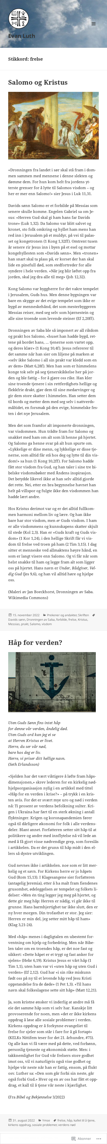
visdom (47, 624)
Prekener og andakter (62, 615)
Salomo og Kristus (38, 82)
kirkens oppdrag (19, 1125)
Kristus (82, 619)
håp (69, 1120)
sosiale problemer (44, 1125)
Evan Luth (21, 35)
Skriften (83, 615)
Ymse (46, 1120)
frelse (72, 619)
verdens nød (66, 1125)
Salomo (35, 624)
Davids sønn (16, 619)
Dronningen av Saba (41, 619)
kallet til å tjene (84, 1120)
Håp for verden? (35, 642)
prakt (24, 624)
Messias (14, 624)
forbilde (61, 619)
